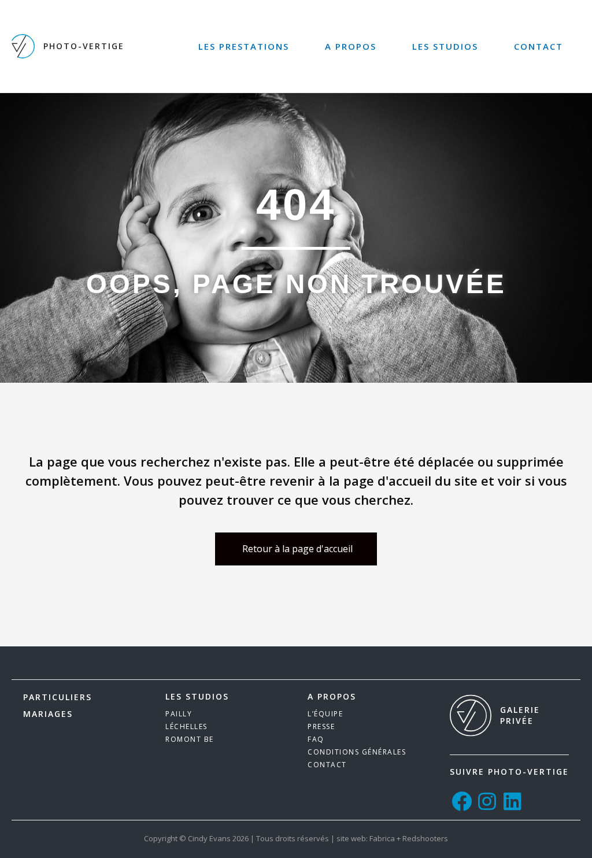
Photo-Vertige (83, 45)
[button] (296, 548)
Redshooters (425, 838)
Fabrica (382, 838)
